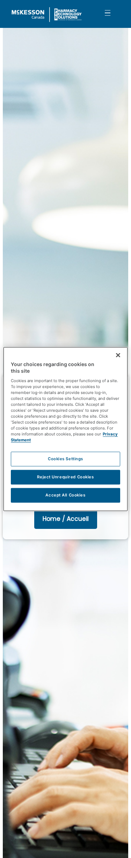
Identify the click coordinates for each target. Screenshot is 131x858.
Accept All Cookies (65, 495)
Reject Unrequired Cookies (65, 476)
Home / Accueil (66, 519)
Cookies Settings (65, 458)
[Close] (118, 355)
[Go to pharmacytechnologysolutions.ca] (50, 13)
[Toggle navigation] (107, 12)
